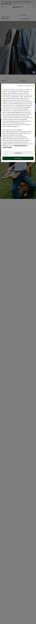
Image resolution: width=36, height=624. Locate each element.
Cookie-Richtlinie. (7, 147)
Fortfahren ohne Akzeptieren (25, 85)
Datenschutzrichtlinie (20, 145)
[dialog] (18, 122)
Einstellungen (18, 153)
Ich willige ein (18, 158)
